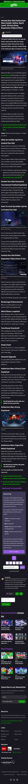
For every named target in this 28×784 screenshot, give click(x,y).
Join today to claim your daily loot (19, 1)
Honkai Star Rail (6, 75)
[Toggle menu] (2, 5)
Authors (16, 739)
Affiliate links (5, 731)
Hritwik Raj (7, 577)
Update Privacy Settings (22, 774)
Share (10, 593)
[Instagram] (17, 780)
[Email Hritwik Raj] (21, 593)
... (18, 588)
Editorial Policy (18, 734)
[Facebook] (14, 780)
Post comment (6, 604)
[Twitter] (11, 780)
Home (2, 17)
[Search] (26, 5)
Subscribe (22, 701)
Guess (22, 567)
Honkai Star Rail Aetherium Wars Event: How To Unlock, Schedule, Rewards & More (15, 127)
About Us (3, 739)
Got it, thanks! (14, 551)
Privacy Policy (17, 731)
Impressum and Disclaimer (9, 774)
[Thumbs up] (17, 593)
